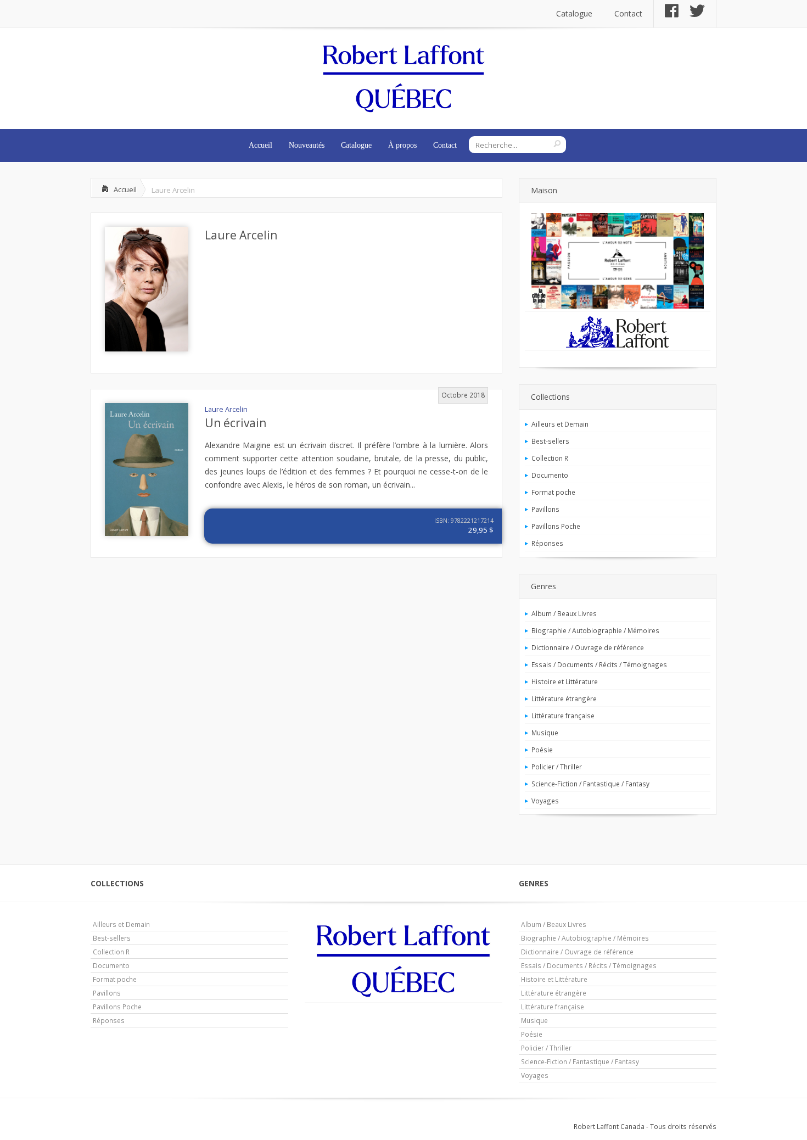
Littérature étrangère (564, 698)
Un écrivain (235, 423)
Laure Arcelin (241, 235)
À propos (402, 145)
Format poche (553, 492)
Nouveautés (306, 145)
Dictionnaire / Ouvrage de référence (587, 647)
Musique (544, 732)
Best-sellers (550, 441)
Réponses (547, 543)
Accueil (260, 145)
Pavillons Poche (555, 526)
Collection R (549, 458)
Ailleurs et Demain (560, 424)
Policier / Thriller (556, 766)
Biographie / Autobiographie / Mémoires (595, 630)
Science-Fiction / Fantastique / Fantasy (590, 783)
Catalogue (574, 13)
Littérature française (563, 715)
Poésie (542, 749)
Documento (549, 475)
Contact (628, 13)
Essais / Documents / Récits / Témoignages (599, 664)
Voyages (545, 800)
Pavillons (545, 509)
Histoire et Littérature (564, 681)
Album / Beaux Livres (564, 613)
